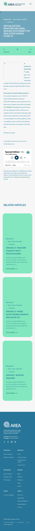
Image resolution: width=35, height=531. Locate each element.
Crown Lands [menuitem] (21, 465)
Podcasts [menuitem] (20, 477)
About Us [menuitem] (20, 495)
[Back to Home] (14, 4)
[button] (3, 527)
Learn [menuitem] (6, 491)
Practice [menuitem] (20, 450)
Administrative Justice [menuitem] (22, 461)
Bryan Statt (7, 19)
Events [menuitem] (19, 486)
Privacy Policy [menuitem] (20, 522)
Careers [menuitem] (20, 507)
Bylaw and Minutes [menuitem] (23, 501)
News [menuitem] (19, 483)
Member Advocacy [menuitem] (9, 457)
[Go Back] (17, 49)
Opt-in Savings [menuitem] (8, 474)
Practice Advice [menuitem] (22, 457)
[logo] (13, 424)
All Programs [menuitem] (7, 480)
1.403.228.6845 (14, 438)
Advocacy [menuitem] (7, 450)
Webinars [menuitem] (20, 480)
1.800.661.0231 (13, 436)
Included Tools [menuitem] (8, 477)
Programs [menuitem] (7, 470)
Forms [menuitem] (19, 454)
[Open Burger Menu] (30, 3)
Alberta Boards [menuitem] (22, 504)
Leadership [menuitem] (21, 498)
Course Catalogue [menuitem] (9, 495)
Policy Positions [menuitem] (8, 454)
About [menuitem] (20, 491)
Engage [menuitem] (20, 470)
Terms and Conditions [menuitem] (9, 522)
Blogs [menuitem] (19, 474)
